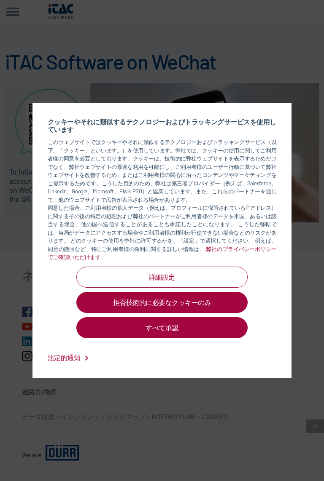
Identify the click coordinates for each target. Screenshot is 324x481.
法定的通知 (64, 357)
